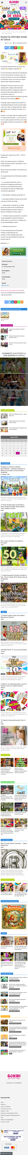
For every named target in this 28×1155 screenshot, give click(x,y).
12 (10, 448)
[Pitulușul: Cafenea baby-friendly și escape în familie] (4, 337)
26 (10, 453)
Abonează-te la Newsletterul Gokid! (11, 290)
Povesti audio (4, 867)
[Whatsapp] (18, 47)
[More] (21, 47)
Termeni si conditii (5, 1122)
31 (17, 443)
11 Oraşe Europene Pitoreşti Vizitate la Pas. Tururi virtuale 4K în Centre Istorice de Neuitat (14, 577)
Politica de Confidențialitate (7, 1119)
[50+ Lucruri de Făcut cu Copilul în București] (14, 556)
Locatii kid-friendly (7, 325)
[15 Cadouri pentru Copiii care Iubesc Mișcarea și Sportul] (14, 631)
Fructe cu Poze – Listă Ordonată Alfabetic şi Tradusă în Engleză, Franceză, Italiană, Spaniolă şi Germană (7, 771)
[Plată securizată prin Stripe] (9, 1146)
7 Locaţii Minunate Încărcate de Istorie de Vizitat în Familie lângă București (7, 814)
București (9, 43)
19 (10, 450)
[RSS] (24, 1086)
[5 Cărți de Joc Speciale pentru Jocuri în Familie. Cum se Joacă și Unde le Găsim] (14, 701)
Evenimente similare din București (11, 309)
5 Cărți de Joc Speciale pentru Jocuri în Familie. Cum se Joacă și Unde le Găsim (14, 686)
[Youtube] (15, 1090)
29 (10, 443)
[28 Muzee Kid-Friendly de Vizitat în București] (21, 807)
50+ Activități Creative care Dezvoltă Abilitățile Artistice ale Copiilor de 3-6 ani (21, 894)
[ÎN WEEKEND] (14, 382)
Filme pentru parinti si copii (15, 1023)
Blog (11, 1053)
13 (14, 448)
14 (17, 448)
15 (21, 448)
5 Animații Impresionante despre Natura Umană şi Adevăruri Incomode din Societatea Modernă (18, 1008)
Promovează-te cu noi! (6, 1108)
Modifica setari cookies (6, 1153)
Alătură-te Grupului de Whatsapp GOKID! (10, 1115)
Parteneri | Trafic (5, 1111)
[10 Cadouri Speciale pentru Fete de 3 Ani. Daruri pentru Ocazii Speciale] (21, 940)
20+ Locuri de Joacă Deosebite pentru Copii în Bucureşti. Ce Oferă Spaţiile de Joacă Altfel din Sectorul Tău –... (7, 831)
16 (25, 448)
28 (6, 443)
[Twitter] (9, 47)
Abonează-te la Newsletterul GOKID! (9, 1113)
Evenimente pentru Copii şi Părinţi (11, 31)
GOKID (2, 510)
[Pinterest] (15, 47)
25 (6, 453)
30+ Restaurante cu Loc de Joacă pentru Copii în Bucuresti (21, 830)
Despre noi (3, 1104)
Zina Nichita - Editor (5, 474)
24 (2, 453)
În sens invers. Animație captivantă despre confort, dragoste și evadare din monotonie (18, 986)
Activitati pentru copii (8, 410)
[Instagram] (10, 1086)
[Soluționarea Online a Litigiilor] (14, 1138)
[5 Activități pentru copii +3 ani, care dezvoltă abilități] (7, 887)
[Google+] (6, 1086)
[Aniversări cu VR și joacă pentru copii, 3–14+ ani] (4, 344)
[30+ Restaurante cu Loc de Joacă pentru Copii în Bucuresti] (21, 822)
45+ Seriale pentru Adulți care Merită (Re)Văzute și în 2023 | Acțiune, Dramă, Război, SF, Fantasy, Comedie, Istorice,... (18, 1044)
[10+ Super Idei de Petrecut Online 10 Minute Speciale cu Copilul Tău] (4, 1052)
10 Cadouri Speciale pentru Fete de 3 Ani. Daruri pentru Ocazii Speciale (21, 948)
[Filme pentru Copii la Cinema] (5, 315)
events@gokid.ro (18, 1083)
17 (2, 450)
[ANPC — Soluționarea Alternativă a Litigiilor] (14, 1132)
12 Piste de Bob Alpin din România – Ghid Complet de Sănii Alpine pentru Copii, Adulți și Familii (13, 506)
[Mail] (17, 1086)
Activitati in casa (13, 1038)
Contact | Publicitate (5, 1106)
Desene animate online (14, 980)
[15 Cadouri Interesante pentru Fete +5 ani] (14, 735)
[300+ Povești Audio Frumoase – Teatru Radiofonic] (4, 415)
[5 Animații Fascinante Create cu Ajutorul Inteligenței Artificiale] (4, 979)
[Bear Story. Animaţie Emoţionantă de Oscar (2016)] (4, 1001)
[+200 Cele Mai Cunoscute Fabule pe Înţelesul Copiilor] (4, 422)
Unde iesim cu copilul (8, 782)
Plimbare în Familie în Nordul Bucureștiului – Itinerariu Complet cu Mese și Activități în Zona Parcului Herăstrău (13, 469)
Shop (2, 1117)
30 (14, 443)
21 (17, 450)
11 (6, 448)
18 (6, 450)
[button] (26, 2)
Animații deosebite (7, 973)
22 (21, 450)
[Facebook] (6, 47)
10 (2, 448)
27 (2, 443)
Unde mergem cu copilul (6, 565)
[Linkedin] (12, 47)
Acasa (2, 1102)
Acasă (3, 31)
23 (25, 450)
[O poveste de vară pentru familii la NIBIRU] (4, 330)
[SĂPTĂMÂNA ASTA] (14, 398)
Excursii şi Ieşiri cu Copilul (6, 494)
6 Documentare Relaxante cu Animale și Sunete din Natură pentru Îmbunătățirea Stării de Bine (18, 1029)
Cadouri (3, 639)
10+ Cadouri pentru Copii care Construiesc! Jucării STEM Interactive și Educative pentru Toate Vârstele (20, 965)
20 (14, 450)
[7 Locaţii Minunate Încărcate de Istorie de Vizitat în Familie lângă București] (7, 807)
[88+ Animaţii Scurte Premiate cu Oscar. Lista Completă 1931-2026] (4, 994)
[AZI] (14, 366)
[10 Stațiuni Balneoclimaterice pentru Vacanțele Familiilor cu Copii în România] (7, 789)
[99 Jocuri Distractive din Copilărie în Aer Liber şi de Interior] (4, 429)
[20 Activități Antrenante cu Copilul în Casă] (4, 1037)
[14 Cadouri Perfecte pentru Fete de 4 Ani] (7, 940)
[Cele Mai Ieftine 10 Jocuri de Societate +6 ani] (14, 665)
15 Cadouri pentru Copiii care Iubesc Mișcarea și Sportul (13, 616)
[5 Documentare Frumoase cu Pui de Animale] (4, 1022)
